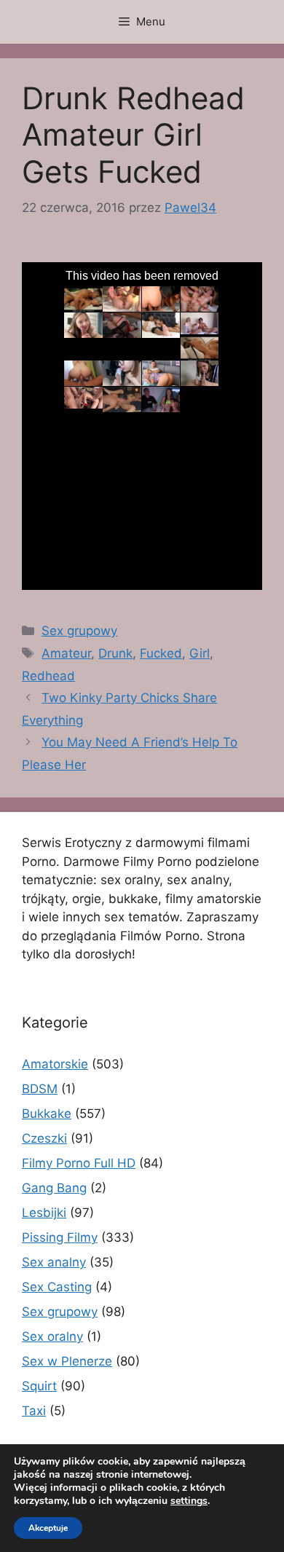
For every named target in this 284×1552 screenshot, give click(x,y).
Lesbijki (44, 1212)
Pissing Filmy (60, 1237)
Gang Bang (54, 1188)
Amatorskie (55, 1064)
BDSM (40, 1089)
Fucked (161, 653)
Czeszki (44, 1138)
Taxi (34, 1410)
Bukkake (46, 1113)
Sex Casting (57, 1287)
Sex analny (54, 1262)
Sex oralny (52, 1336)
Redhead (48, 676)
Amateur (66, 653)
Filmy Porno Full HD (78, 1163)
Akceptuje (48, 1528)
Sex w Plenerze (67, 1361)
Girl (199, 653)
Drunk (115, 653)
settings (189, 1501)
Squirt (39, 1386)
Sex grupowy (79, 630)
